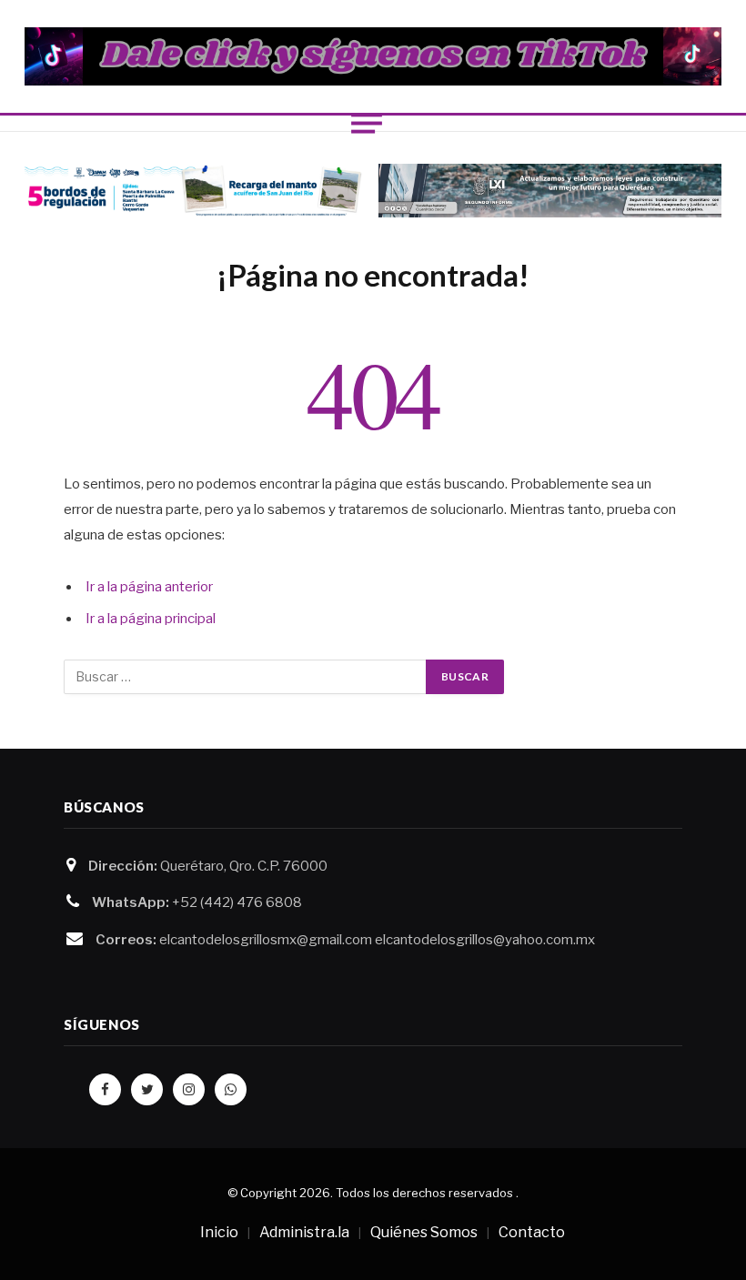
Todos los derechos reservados (424, 1192)
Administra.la (304, 1232)
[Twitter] (147, 1089)
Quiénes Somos (424, 1232)
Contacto (532, 1232)
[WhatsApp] (231, 1089)
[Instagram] (189, 1089)
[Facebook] (105, 1089)
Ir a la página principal (151, 618)
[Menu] (366, 123)
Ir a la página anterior (149, 587)
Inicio (219, 1232)
